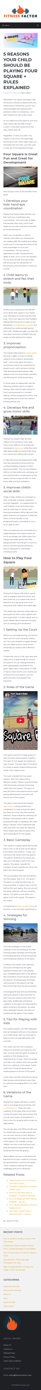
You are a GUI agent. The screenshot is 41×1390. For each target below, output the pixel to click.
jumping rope (18, 448)
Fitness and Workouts (12, 1290)
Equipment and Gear (11, 1286)
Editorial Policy (9, 1353)
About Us (7, 1345)
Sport (5, 1298)
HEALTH (7, 1294)
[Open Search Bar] (38, 25)
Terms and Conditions (12, 1361)
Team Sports (8, 1306)
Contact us (7, 1349)
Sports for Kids (12, 1221)
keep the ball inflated (25, 906)
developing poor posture (23, 325)
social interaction (10, 1108)
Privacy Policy (9, 1357)
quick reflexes (9, 806)
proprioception (31, 353)
